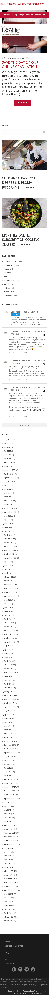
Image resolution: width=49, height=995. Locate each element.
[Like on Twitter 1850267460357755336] (19, 379)
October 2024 (9, 474)
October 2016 (9, 749)
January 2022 (8, 581)
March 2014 (8, 867)
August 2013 (8, 894)
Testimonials (8, 295)
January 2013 (8, 921)
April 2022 (7, 569)
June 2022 (7, 565)
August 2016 (8, 756)
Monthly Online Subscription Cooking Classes (20, 240)
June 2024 (7, 489)
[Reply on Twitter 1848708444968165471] (11, 416)
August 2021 (8, 600)
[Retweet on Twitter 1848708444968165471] (15, 416)
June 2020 (7, 653)
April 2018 (7, 680)
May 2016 (7, 768)
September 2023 (10, 512)
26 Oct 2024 (15, 363)
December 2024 (10, 470)
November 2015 (10, 791)
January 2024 (8, 504)
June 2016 (7, 764)
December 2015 (10, 787)
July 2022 (7, 562)
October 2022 (9, 554)
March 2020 (8, 661)
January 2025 (8, 466)
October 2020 (9, 638)
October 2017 (9, 703)
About (7, 959)
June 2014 (7, 856)
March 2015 (8, 821)
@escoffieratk (39, 331)
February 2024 (9, 500)
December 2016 (10, 741)
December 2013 (10, 879)
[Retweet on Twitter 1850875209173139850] (15, 352)
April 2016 (7, 772)
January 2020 (8, 669)
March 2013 (8, 913)
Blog (6, 952)
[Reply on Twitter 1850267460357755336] (11, 379)
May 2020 (7, 657)
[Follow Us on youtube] (33, 969)
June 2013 (7, 901)
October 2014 (9, 840)
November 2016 (10, 745)
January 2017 (8, 737)
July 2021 (7, 604)
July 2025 (7, 443)
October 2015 (9, 795)
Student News (9, 58)
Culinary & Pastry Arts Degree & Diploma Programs (22, 183)
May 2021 (7, 611)
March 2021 (8, 619)
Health (6, 276)
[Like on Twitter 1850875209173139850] (19, 352)
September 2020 (10, 642)
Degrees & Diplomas (13, 946)
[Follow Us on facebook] (14, 969)
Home (7, 941)
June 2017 (7, 718)
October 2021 (9, 592)
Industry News (9, 280)
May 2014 (7, 859)
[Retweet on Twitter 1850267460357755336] (15, 379)
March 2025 (8, 458)
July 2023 (7, 520)
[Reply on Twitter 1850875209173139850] (11, 352)
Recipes (7, 288)
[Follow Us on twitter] (26, 969)
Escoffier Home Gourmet (21, 331)
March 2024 (8, 497)
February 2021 (9, 623)
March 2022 (8, 573)
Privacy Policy (10, 963)
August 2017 (8, 711)
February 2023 (9, 539)
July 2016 (7, 760)
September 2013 (10, 890)
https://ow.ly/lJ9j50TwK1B (31, 410)
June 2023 (7, 523)
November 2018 (10, 672)
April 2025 (7, 455)
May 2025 (7, 451)
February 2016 (9, 779)
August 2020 (8, 646)
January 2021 (8, 627)
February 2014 (9, 871)
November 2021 (10, 588)
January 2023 (8, 542)
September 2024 (10, 478)
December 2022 (10, 546)
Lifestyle (7, 284)
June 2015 (7, 810)
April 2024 (7, 493)
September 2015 (10, 798)
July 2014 (7, 852)
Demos (6, 269)
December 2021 (10, 584)
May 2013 (7, 905)
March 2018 (8, 684)
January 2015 (8, 829)
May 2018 (7, 676)
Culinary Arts (8, 265)
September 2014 (10, 844)
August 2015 (8, 802)
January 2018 (8, 691)
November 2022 (10, 550)
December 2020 (10, 630)
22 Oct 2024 (15, 390)
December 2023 (10, 508)
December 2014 (10, 833)
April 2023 (7, 531)
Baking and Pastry (10, 261)
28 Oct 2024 (15, 334)
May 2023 (7, 527)
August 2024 (8, 481)
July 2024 (7, 485)
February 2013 (9, 917)
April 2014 (7, 863)
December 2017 (10, 695)
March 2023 (8, 535)
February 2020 (9, 665)
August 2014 (8, 848)
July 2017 (7, 714)
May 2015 (7, 814)
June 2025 (7, 447)
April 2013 (7, 909)
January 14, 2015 (26, 58)
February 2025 (9, 462)
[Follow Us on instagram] (20, 969)
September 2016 (10, 753)
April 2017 (7, 726)
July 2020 (7, 649)
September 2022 (10, 558)
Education (7, 273)
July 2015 (7, 806)
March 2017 (8, 730)
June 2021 (7, 607)
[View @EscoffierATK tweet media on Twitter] (43, 410)
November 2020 (10, 634)
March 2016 (8, 775)
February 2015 (9, 825)
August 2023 (8, 516)
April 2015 (7, 817)
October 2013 (9, 886)
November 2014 (10, 837)
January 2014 (8, 875)
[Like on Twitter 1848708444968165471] (19, 416)
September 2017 (10, 707)
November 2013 (10, 882)
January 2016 (8, 783)
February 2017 (9, 733)
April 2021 (7, 615)
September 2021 (10, 596)
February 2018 (9, 688)
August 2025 (8, 439)
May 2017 (7, 722)
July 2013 (7, 898)
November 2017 (10, 699)
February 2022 (9, 577)
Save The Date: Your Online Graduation (20, 64)
